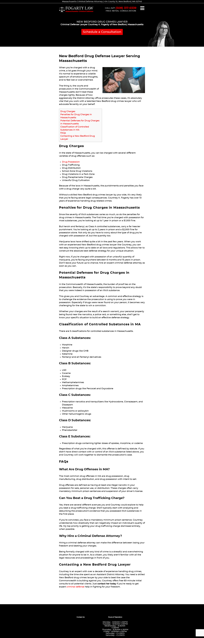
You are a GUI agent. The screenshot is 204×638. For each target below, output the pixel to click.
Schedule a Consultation (102, 31)
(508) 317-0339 (126, 8)
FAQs (63, 133)
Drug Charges (67, 111)
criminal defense (75, 587)
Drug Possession (71, 162)
